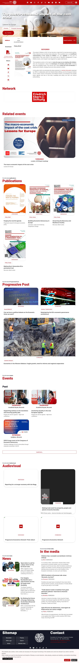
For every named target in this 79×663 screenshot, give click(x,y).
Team (18, 38)
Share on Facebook (8, 72)
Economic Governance (17, 28)
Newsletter (8, 637)
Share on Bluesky (8, 68)
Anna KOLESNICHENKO (18, 41)
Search (69, 2)
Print (8, 80)
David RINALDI (8, 309)
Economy (6, 28)
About (8, 643)
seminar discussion (66, 70)
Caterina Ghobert (8, 360)
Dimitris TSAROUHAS (46, 309)
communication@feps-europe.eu (58, 642)
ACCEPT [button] (67, 660)
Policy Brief (8, 217)
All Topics (8, 33)
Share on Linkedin (8, 65)
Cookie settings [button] (7, 659)
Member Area (21, 643)
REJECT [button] (74, 660)
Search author (67, 40)
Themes (22, 637)
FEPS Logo (8, 640)
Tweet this (8, 76)
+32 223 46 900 (54, 640)
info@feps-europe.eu (65, 640)
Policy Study (32, 217)
